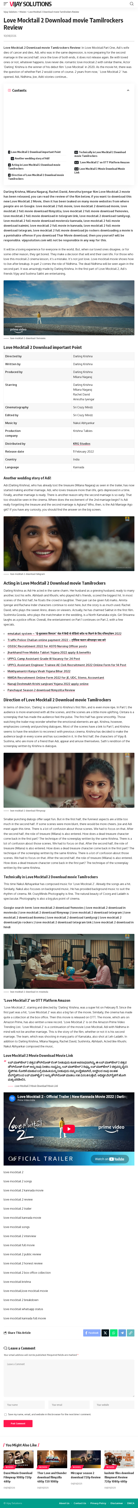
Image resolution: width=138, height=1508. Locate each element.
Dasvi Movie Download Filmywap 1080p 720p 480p (18, 1477)
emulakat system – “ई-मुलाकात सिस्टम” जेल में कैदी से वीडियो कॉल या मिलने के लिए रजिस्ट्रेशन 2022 (64, 633)
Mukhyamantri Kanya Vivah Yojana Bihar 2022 (39, 671)
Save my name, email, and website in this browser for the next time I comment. (49, 1414)
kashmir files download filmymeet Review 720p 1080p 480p (119, 1477)
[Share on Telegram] (122, 1332)
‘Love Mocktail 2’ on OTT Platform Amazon (105, 162)
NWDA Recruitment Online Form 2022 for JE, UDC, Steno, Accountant (56, 677)
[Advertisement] (69, 119)
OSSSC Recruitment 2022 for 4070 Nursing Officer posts (47, 646)
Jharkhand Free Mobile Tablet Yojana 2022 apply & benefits (49, 652)
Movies (10, 1467)
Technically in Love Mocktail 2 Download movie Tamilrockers (100, 154)
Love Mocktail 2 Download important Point (36, 151)
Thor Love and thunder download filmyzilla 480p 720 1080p (52, 1477)
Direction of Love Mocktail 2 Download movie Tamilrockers (36, 176)
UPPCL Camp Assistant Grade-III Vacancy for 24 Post (44, 658)
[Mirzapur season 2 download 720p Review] (86, 1459)
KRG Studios (81, 443)
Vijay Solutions (31, 3)
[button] (7, 3)
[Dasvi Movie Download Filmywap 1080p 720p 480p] (19, 1459)
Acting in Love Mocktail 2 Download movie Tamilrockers (34, 166)
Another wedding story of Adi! (32, 158)
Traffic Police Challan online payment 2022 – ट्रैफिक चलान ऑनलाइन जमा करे (57, 640)
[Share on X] (105, 1332)
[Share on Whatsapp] (114, 1332)
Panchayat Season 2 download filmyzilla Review (41, 690)
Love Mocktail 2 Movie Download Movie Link (99, 170)
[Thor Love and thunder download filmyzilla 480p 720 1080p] (52, 1459)
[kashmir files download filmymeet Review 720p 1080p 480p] (119, 1459)
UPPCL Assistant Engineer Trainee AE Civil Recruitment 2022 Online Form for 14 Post (67, 665)
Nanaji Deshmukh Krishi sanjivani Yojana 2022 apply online (48, 684)
